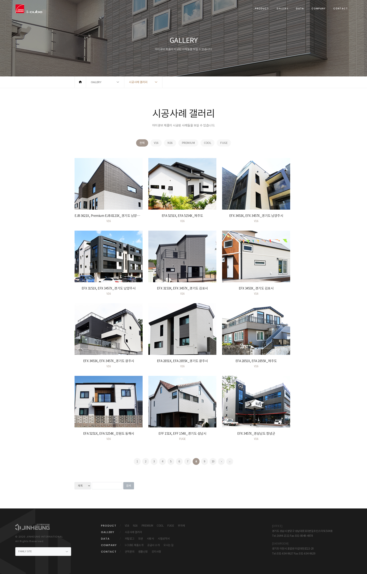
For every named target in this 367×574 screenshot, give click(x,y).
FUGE (223, 143)
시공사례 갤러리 (133, 532)
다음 (229, 461)
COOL (207, 143)
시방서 (150, 538)
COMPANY (319, 8)
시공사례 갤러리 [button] (138, 82)
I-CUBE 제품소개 (134, 545)
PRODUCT (262, 8)
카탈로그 (129, 538)
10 (213, 461)
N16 (170, 143)
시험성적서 (164, 538)
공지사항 (156, 551)
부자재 (181, 525)
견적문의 (129, 551)
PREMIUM (188, 143)
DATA (300, 8)
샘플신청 (143, 551)
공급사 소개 (153, 545)
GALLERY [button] (96, 82)
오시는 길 (168, 545)
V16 (156, 143)
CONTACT (340, 8)
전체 (142, 143)
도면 (140, 538)
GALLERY (282, 8)
